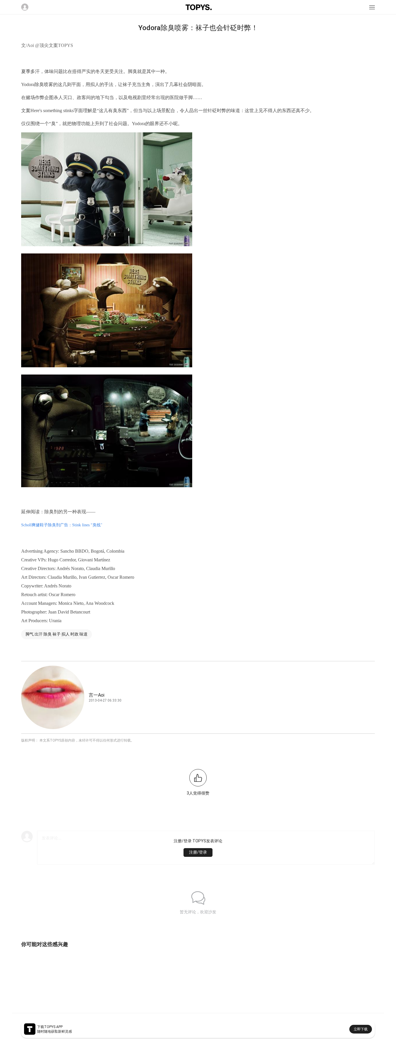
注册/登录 (198, 852)
